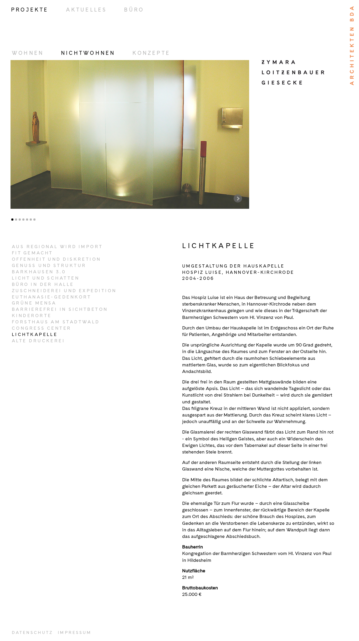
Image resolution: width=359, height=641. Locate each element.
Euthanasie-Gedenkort (51, 297)
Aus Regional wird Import (57, 246)
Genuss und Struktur (49, 265)
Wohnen (28, 53)
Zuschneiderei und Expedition (64, 290)
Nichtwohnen (88, 53)
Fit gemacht (32, 252)
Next (238, 198)
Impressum (74, 632)
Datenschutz (32, 632)
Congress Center (41, 328)
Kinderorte (32, 315)
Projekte (30, 10)
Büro (134, 10)
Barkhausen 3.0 (39, 271)
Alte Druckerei (38, 340)
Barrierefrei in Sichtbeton (60, 309)
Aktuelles (86, 10)
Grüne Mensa (34, 303)
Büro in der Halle (43, 284)
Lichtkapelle (35, 334)
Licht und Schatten (45, 278)
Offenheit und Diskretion (56, 259)
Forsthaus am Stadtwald (56, 321)
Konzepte (151, 53)
